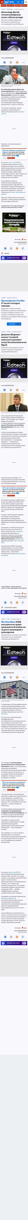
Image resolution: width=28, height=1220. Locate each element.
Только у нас (10, 5)
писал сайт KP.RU (14, 162)
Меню (2, 2)
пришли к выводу (7, 898)
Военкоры (17, 5)
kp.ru (25, 239)
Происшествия (9, 9)
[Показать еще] (23, 62)
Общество (4, 297)
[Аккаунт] (26, 2)
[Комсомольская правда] (9, 2)
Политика (8, 331)
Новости (3, 5)
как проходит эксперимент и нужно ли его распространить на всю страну (13, 153)
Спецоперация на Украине (10, 607)
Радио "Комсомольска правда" (13, 193)
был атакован (17, 531)
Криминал (6, 253)
